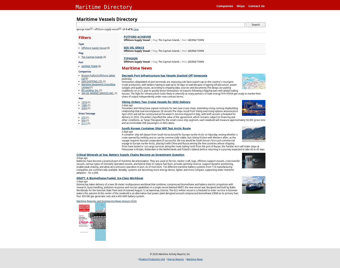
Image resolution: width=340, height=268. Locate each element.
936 (83, 120)
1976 (84, 102)
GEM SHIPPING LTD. (92, 81)
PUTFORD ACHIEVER (137, 37)
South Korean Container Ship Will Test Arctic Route (156, 128)
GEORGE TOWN (89, 66)
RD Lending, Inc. (90, 90)
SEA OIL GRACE (134, 47)
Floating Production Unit (152, 259)
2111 (84, 123)
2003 (84, 108)
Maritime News (195, 259)
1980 (84, 105)
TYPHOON (131, 58)
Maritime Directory (104, 7)
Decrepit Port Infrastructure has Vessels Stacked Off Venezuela (164, 75)
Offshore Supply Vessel (93, 47)
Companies (224, 6)
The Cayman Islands (92, 57)
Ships (241, 6)
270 (83, 117)
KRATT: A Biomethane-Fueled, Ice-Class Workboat (110, 178)
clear (136, 29)
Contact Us (256, 6)
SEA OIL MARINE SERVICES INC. (97, 93)
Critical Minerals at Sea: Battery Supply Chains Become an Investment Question (130, 155)
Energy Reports (175, 259)
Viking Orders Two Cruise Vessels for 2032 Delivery (156, 102)
